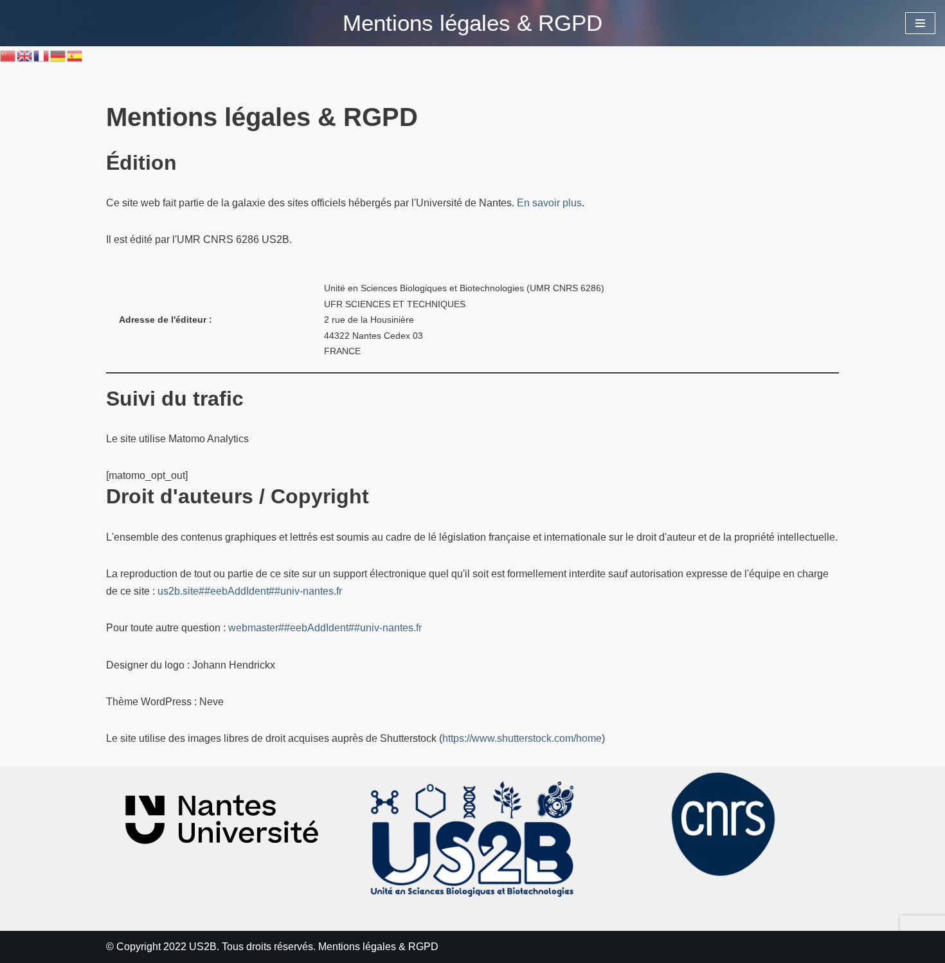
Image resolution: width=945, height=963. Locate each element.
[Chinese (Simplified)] (8, 55)
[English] (25, 55)
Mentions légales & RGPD (378, 946)
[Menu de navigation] (920, 23)
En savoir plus (549, 202)
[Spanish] (75, 55)
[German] (58, 55)
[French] (41, 55)
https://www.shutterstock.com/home (522, 738)
